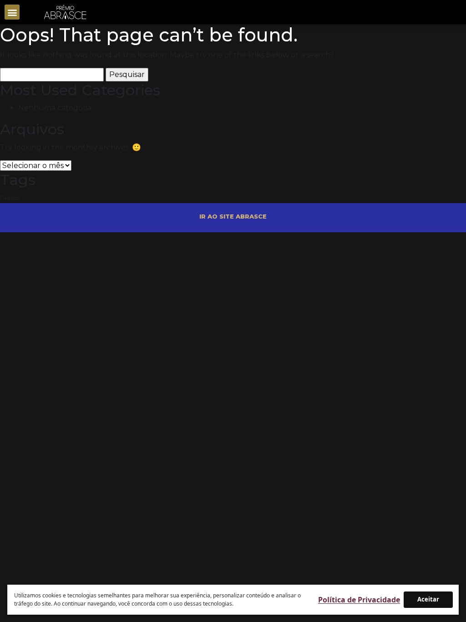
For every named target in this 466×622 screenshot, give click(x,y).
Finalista (10, 198)
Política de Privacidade (359, 600)
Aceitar (428, 599)
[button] (12, 12)
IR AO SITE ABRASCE (233, 216)
